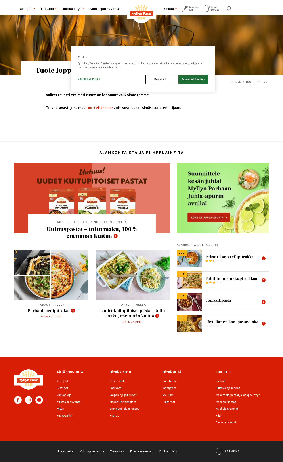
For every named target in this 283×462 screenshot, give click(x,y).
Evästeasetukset (141, 451)
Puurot (114, 415)
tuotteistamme (99, 107)
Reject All (160, 79)
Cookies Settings (89, 78)
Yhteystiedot (65, 451)
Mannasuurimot (226, 402)
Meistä (168, 9)
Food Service (215, 8)
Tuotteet (47, 9)
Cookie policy (168, 451)
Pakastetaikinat (226, 422)
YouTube (39, 400)
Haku (229, 8)
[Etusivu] (141, 13)
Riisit (219, 415)
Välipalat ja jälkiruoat (123, 395)
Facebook (18, 400)
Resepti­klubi (194, 8)
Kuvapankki (64, 415)
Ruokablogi (72, 9)
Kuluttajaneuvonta (105, 9)
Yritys (60, 409)
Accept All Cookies (193, 79)
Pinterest (169, 402)
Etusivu (236, 81)
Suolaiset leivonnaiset (124, 409)
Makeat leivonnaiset (123, 402)
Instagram (28, 400)
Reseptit (25, 9)
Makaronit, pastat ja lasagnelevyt (238, 395)
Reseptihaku (118, 381)
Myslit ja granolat (227, 409)
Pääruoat (115, 388)
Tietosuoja (117, 451)
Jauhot (220, 381)
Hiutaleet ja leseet (228, 388)
